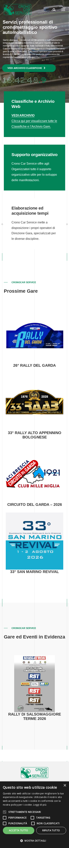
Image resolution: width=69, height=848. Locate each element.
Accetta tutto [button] (18, 830)
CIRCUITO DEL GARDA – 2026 (34, 504)
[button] (34, 841)
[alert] (34, 814)
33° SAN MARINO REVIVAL (34, 572)
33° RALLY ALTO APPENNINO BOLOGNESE (34, 435)
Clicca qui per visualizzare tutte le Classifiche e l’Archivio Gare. (34, 121)
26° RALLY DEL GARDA (34, 365)
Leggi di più (39, 804)
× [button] (64, 785)
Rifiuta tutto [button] (51, 830)
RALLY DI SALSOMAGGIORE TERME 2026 (34, 716)
